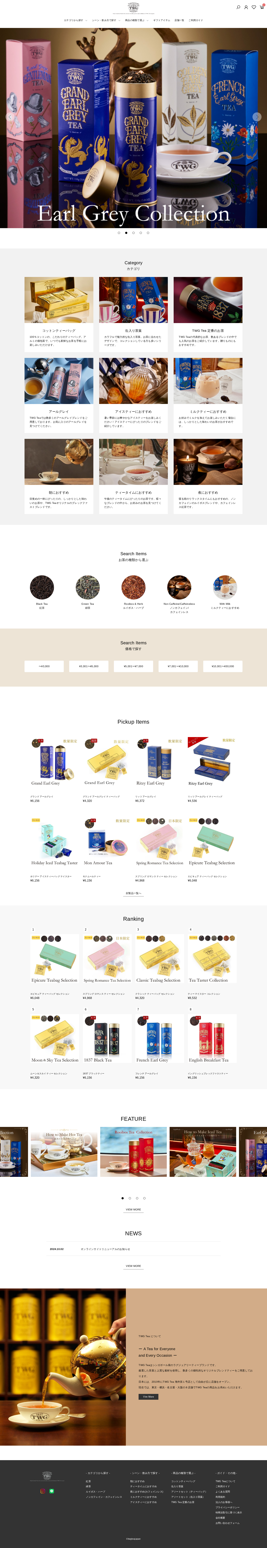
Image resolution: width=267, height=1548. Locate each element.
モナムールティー (92, 876)
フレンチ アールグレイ (146, 1073)
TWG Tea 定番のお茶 (183, 1502)
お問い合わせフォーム (228, 1523)
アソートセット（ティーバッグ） (189, 1491)
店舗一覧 (179, 20)
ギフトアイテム (161, 20)
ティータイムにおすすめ (143, 1486)
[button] (10, 116)
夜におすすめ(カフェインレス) (146, 1491)
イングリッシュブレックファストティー (208, 1073)
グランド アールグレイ (41, 796)
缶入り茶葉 (177, 1486)
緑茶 (88, 1486)
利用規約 (220, 1497)
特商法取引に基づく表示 (229, 1512)
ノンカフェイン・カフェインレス (104, 1497)
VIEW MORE (133, 1209)
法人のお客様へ (224, 1502)
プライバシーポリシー (228, 1507)
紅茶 (88, 1481)
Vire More (148, 1396)
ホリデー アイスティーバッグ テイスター (51, 876)
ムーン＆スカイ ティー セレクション (48, 1073)
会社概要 (220, 1517)
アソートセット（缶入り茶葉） (188, 1497)
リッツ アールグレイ (145, 796)
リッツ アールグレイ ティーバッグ (205, 796)
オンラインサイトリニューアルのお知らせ (105, 1249)
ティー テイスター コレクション (204, 994)
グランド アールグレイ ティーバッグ (101, 796)
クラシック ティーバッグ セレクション (154, 994)
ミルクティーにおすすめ (143, 1497)
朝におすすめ (137, 1481)
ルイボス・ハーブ (95, 1491)
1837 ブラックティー (93, 1073)
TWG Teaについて (226, 1481)
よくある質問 (223, 1491)
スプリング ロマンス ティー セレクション (156, 876)
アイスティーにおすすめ (143, 1502)
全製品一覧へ (133, 893)
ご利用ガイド (196, 20)
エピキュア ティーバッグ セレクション (207, 876)
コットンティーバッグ (183, 1481)
